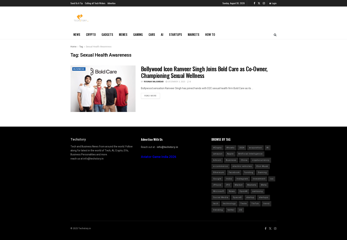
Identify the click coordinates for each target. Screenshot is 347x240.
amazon (217, 153)
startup (250, 197)
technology (229, 203)
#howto (230, 147)
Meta (264, 184)
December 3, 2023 (176, 81)
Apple (230, 153)
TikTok (255, 203)
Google (217, 178)
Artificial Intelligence (250, 153)
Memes (123, 34)
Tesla (243, 203)
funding (248, 172)
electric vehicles (242, 166)
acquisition (255, 147)
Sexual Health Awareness (99, 46)
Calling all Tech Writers (95, 3)
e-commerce (220, 166)
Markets (193, 34)
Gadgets (107, 34)
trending (218, 209)
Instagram (242, 178)
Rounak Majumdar (154, 81)
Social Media (220, 197)
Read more (150, 95)
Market (239, 184)
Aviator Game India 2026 (158, 157)
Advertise (111, 3)
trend (266, 203)
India (229, 178)
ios (271, 178)
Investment (259, 178)
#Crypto (217, 147)
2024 (241, 147)
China (244, 160)
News (76, 34)
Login (274, 3)
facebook (234, 172)
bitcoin (217, 160)
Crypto (91, 34)
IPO (228, 184)
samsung (257, 191)
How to (210, 34)
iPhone (217, 184)
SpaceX (237, 197)
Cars (152, 34)
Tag (81, 46)
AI (162, 34)
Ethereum (218, 172)
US (240, 209)
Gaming (138, 34)
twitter (231, 209)
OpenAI (243, 191)
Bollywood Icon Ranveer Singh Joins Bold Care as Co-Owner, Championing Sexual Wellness (204, 72)
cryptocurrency (260, 160)
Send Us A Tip (76, 3)
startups (263, 197)
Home (73, 46)
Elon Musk (262, 166)
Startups (175, 34)
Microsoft (218, 191)
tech (215, 203)
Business (78, 69)
